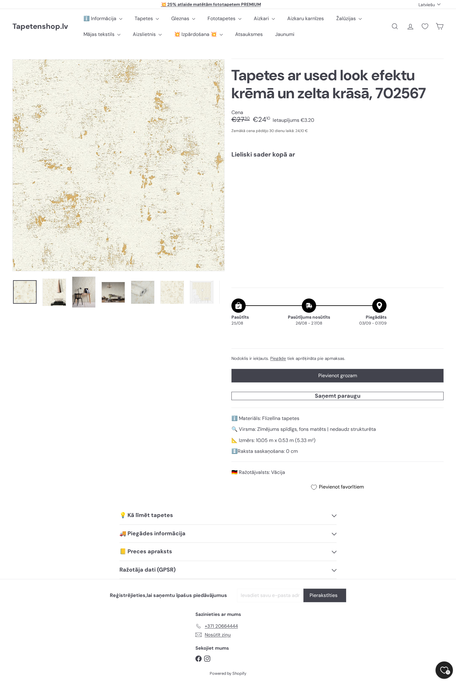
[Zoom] (118, 165)
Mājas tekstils (99, 34)
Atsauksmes (249, 34)
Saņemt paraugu (337, 396)
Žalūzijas (346, 18)
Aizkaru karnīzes (305, 18)
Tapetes (144, 18)
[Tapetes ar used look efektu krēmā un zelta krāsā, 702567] (337, 184)
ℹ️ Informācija (100, 18)
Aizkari (262, 18)
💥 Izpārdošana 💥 (196, 34)
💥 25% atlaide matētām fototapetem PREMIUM (211, 4)
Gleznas (180, 18)
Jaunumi (284, 34)
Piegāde (278, 358)
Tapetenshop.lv (40, 26)
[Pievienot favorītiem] (435, 175)
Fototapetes (222, 18)
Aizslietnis (145, 34)
